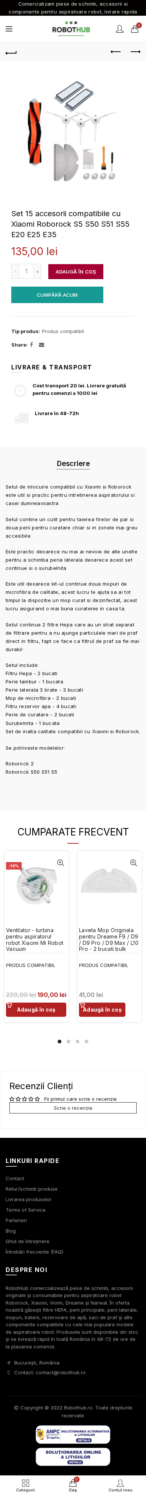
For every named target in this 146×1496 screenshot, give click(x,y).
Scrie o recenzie (73, 1108)
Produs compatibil (63, 331)
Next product (134, 52)
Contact (15, 1178)
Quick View (60, 863)
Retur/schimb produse (32, 1189)
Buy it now (57, 295)
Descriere (73, 463)
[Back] (11, 52)
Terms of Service (26, 1210)
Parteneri (16, 1220)
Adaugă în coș (76, 272)
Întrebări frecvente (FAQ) (34, 1252)
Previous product (116, 52)
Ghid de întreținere (27, 1241)
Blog (11, 1231)
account (119, 28)
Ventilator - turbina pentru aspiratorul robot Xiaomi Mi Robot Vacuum (34, 939)
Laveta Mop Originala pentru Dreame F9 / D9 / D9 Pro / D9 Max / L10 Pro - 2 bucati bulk (109, 939)
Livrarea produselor (29, 1199)
